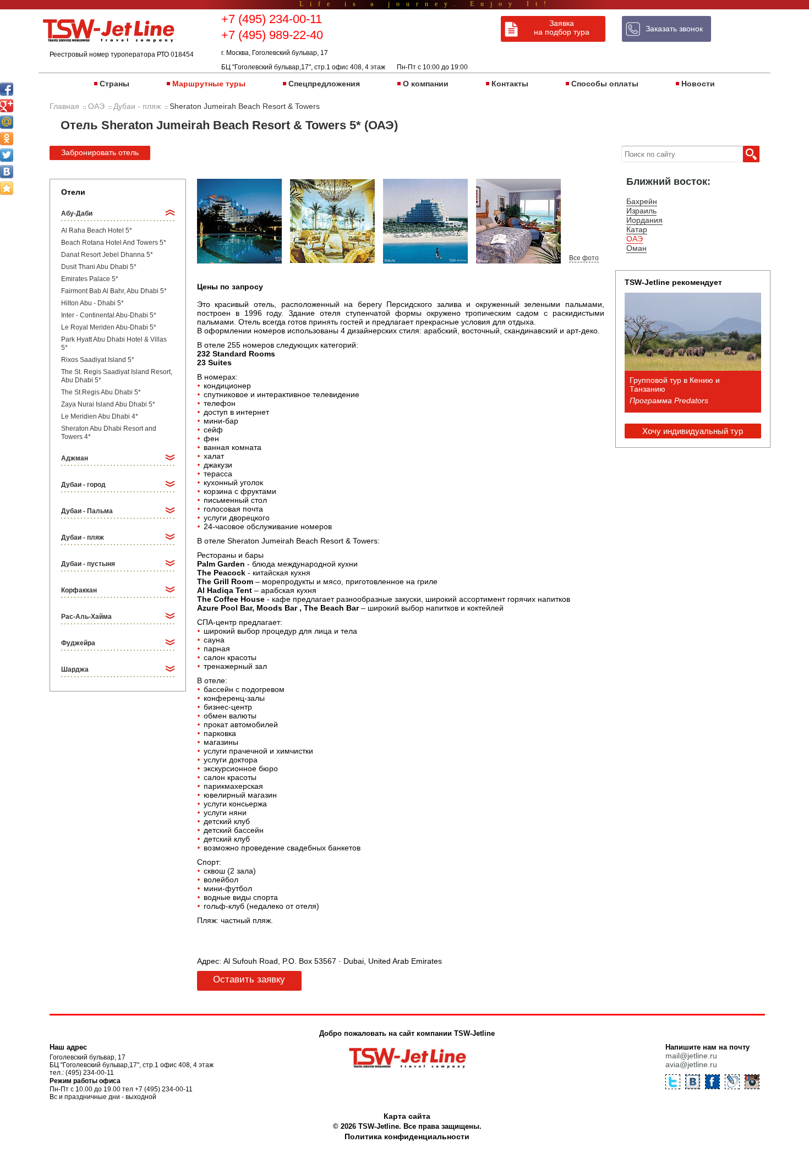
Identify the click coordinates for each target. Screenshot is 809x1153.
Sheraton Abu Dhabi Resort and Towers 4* (108, 433)
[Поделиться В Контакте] (6, 171)
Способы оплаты (604, 83)
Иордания (644, 220)
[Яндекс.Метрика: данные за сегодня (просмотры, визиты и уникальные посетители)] (712, 1138)
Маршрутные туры (208, 83)
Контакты (509, 83)
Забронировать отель (100, 152)
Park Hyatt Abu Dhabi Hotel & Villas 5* (114, 344)
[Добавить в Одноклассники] (6, 138)
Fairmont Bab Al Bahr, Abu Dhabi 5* (114, 291)
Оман (636, 248)
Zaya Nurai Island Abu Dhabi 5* (108, 404)
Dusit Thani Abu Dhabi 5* (98, 267)
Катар (636, 229)
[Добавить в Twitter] (6, 155)
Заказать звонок (674, 28)
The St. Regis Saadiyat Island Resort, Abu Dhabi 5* (116, 376)
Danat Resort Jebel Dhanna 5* (107, 255)
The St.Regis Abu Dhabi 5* (101, 392)
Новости (698, 83)
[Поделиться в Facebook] (6, 89)
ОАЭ (634, 238)
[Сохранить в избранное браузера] (6, 188)
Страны (114, 83)
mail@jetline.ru (691, 1055)
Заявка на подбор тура (561, 27)
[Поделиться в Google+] (6, 105)
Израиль (641, 210)
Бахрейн (641, 201)
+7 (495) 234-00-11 (271, 19)
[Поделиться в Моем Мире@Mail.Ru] (6, 122)
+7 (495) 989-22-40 (272, 35)
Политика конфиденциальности (407, 1136)
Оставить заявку (249, 979)
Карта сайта (407, 1116)
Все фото (584, 258)
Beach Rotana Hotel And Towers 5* (113, 242)
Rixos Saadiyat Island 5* (97, 360)
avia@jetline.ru (691, 1064)
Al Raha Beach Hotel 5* (96, 230)
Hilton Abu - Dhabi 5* (92, 303)
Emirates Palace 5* (89, 279)
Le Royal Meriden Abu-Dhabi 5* (108, 327)
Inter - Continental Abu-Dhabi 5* (108, 315)
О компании (426, 83)
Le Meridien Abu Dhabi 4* (99, 416)
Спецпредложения (324, 83)
